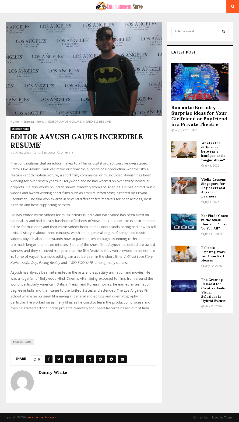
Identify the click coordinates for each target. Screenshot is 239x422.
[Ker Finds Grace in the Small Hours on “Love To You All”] (184, 222)
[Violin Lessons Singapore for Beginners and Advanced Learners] (184, 185)
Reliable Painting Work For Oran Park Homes (213, 254)
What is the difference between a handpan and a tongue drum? (213, 151)
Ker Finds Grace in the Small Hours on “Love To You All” (214, 222)
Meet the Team (222, 417)
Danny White (23, 153)
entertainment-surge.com (44, 417)
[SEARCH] (223, 31)
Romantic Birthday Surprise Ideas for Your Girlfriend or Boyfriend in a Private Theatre (199, 115)
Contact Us (200, 417)
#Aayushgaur (22, 341)
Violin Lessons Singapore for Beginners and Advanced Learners (213, 187)
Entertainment (20, 128)
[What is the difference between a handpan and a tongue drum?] (184, 149)
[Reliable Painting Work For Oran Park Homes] (184, 254)
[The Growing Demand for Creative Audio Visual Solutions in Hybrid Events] (184, 286)
